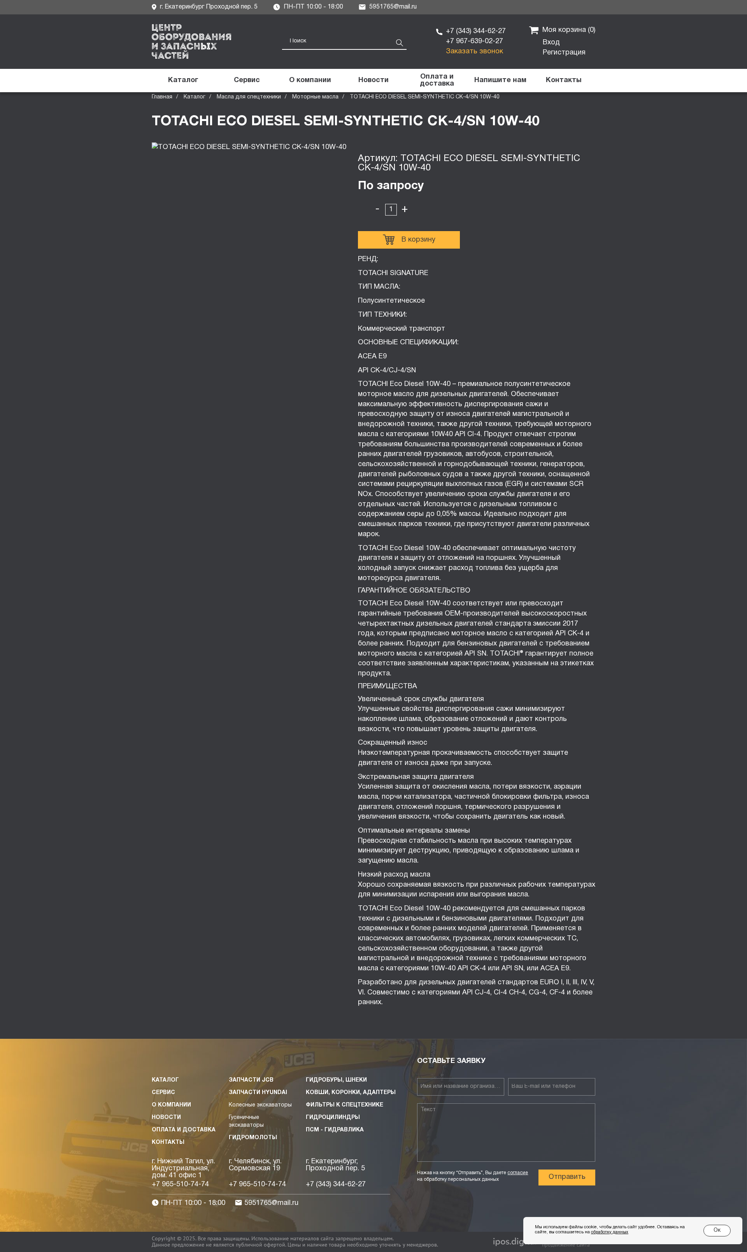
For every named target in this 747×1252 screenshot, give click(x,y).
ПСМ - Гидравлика (335, 1130)
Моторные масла (315, 97)
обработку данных (609, 1232)
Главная (162, 97)
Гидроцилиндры (333, 1117)
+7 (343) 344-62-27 (476, 31)
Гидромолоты (253, 1137)
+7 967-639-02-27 (474, 41)
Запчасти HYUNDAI (258, 1092)
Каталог (194, 97)
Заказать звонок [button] (474, 51)
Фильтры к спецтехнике (344, 1105)
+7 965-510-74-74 (180, 1184)
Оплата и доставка (184, 1130)
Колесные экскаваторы (260, 1105)
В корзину (418, 240)
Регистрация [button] (564, 52)
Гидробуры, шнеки (336, 1080)
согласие (517, 1173)
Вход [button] (551, 42)
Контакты (168, 1142)
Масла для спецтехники (249, 97)
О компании (171, 1105)
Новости (166, 1117)
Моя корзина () (568, 30)
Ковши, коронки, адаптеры (351, 1092)
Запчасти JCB (251, 1080)
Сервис (163, 1092)
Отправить (567, 1177)
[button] (500, 80)
